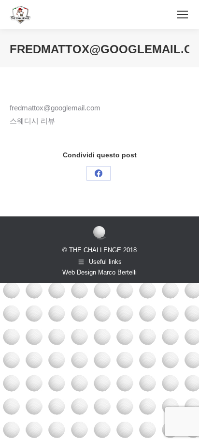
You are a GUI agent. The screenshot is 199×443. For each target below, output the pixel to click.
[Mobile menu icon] (182, 14)
